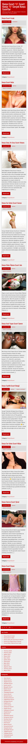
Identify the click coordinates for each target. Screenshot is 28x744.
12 (9, 627)
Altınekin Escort (8, 683)
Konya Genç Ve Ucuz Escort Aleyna (13, 142)
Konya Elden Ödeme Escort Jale (12, 265)
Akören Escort (8, 680)
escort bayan (7, 705)
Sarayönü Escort (8, 726)
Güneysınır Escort (9, 706)
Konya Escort (10, 77)
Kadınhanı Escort (8, 715)
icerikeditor (14, 21)
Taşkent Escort (8, 731)
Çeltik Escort (7, 690)
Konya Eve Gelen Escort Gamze (12, 203)
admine (14, 85)
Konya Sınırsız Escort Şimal (10, 502)
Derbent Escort (8, 696)
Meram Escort (8, 724)
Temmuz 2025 (8, 651)
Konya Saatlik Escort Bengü (10, 385)
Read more (6, 73)
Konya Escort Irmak (8, 18)
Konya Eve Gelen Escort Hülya (11, 443)
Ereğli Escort (7, 703)
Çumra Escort (7, 694)
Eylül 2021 (7, 665)
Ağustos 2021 (8, 667)
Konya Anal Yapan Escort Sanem (12, 323)
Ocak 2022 (7, 661)
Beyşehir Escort (8, 687)
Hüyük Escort (7, 712)
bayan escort (7, 685)
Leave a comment (7, 24)
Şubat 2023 (7, 654)
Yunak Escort (7, 737)
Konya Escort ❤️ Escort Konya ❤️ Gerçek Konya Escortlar (13, 6)
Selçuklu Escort (8, 728)
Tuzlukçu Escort (8, 733)
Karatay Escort (8, 719)
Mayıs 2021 (7, 670)
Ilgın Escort (7, 713)
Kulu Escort (7, 722)
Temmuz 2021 (8, 668)
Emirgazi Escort (8, 701)
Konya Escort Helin (8, 82)
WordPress (14, 741)
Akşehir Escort (8, 681)
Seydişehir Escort (8, 729)
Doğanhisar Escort (9, 699)
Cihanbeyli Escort (9, 692)
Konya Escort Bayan (8, 566)
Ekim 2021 (7, 663)
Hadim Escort (7, 708)
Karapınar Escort (8, 717)
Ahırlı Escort (7, 678)
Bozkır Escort (7, 689)
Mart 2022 (7, 658)
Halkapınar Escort (9, 710)
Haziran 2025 (7, 652)
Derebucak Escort (9, 697)
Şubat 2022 (7, 659)
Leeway (21, 741)
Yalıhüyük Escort (8, 735)
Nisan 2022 (7, 656)
